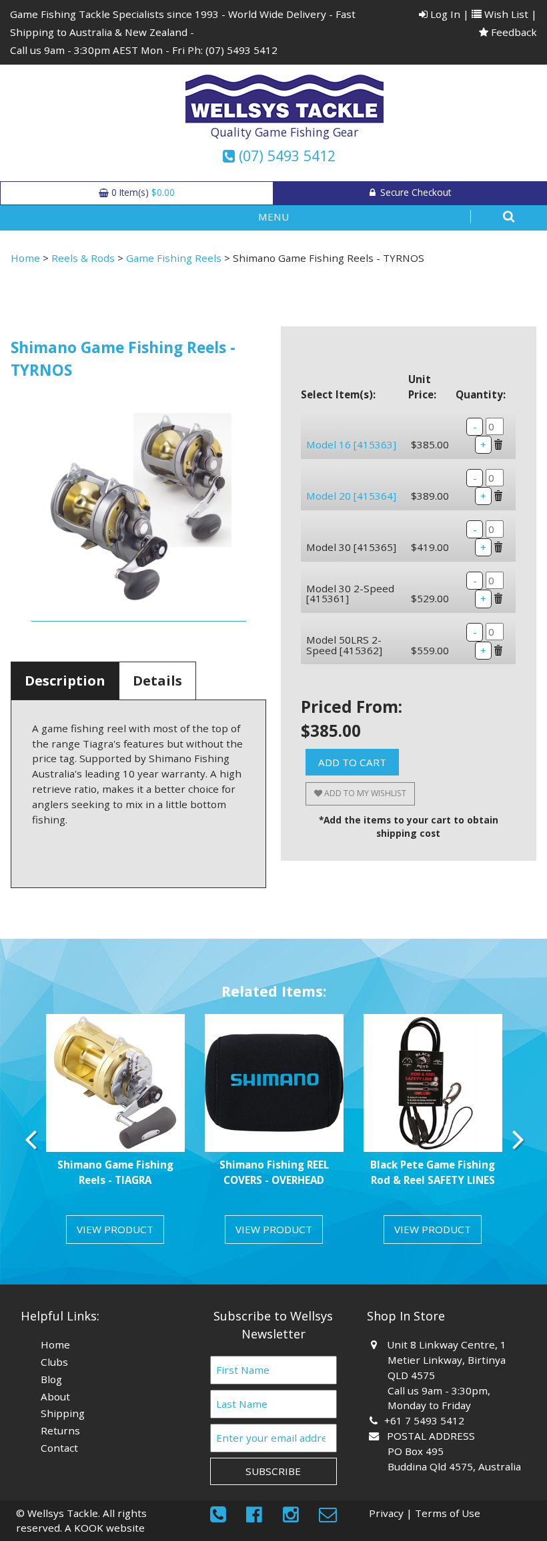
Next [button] (516, 1139)
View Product (115, 1229)
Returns (60, 1430)
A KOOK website (105, 1527)
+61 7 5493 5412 (426, 1420)
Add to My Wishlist (364, 793)
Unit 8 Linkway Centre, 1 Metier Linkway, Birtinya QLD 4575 (447, 1360)
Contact (59, 1447)
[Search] (492, 216)
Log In (444, 14)
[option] (115, 1134)
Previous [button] (31, 1139)
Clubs (54, 1361)
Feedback (512, 32)
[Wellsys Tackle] (284, 99)
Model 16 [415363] (351, 444)
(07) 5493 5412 (241, 50)
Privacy (386, 1513)
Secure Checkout (414, 192)
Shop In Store (406, 1316)
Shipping (63, 1413)
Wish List (505, 14)
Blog (51, 1379)
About (55, 1396)
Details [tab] (157, 681)
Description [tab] (65, 681)
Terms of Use (447, 1513)
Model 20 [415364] (351, 495)
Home (25, 257)
